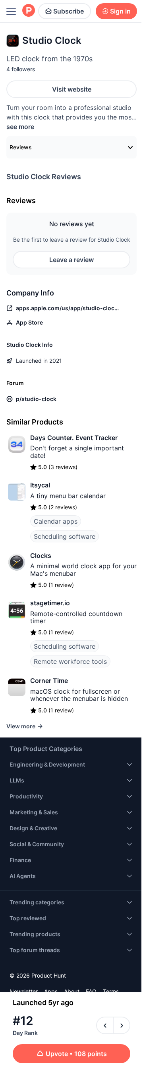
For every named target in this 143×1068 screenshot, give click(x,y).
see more (20, 127)
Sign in (120, 11)
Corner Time (49, 681)
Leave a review (71, 260)
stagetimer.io (50, 603)
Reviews (21, 147)
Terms (111, 991)
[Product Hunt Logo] (28, 11)
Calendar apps (55, 521)
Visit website (71, 89)
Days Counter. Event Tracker (74, 438)
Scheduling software (64, 536)
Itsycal (40, 485)
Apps (51, 991)
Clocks (40, 555)
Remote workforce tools (70, 661)
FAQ (91, 991)
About (71, 991)
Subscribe (68, 11)
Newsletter (24, 991)
